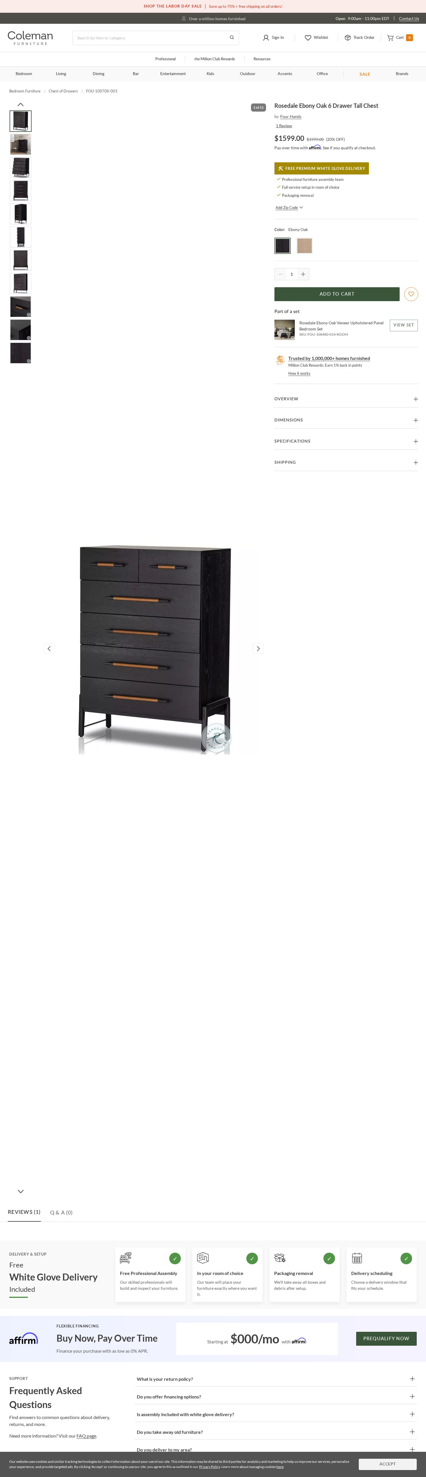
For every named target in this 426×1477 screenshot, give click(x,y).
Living (61, 74)
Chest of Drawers (63, 91)
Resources (262, 59)
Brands (402, 74)
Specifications (292, 441)
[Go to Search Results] (231, 38)
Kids (210, 74)
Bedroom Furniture (25, 91)
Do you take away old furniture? (170, 1432)
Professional (165, 59)
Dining (98, 74)
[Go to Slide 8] (20, 283)
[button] (273, 38)
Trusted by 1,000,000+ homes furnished (329, 358)
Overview (286, 399)
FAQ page (86, 1435)
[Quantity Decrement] (280, 274)
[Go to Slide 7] (20, 260)
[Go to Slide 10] (20, 329)
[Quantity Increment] (303, 274)
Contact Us (409, 18)
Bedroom (24, 74)
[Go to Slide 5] (20, 213)
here (279, 1467)
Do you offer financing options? (169, 1396)
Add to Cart (337, 294)
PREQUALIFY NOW (386, 1338)
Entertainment (173, 74)
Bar (136, 74)
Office (322, 74)
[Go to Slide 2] (20, 144)
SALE (365, 74)
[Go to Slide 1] (20, 121)
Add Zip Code (287, 207)
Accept (388, 1464)
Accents (285, 74)
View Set (404, 325)
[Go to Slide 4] (20, 190)
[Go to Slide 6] (20, 237)
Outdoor (247, 74)
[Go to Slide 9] (20, 306)
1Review (284, 125)
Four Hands (290, 116)
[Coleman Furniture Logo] (30, 43)
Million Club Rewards (214, 59)
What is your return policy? (165, 1379)
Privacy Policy (209, 1467)
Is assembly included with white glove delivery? (185, 1414)
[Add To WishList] (411, 294)
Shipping (285, 463)
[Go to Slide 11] (20, 353)
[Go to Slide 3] (20, 167)
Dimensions (288, 420)
